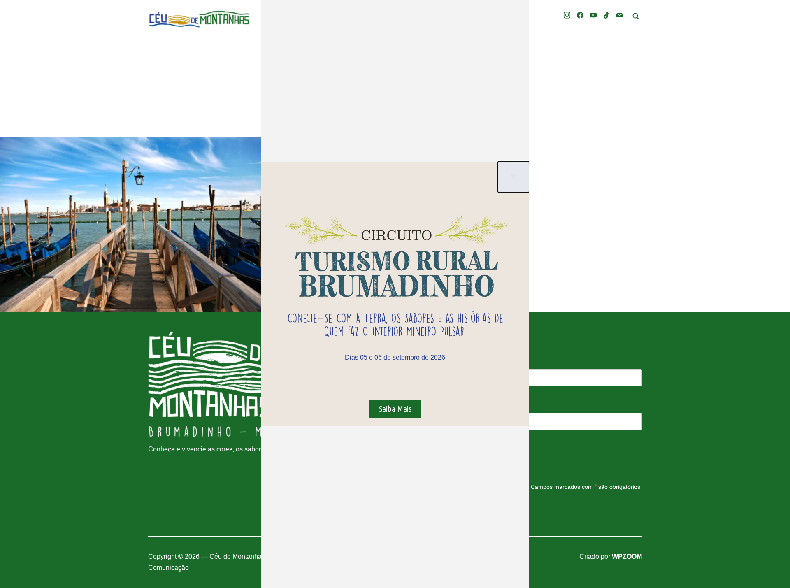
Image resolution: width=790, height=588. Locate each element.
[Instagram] (567, 14)
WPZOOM (627, 556)
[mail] (620, 14)
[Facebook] (580, 14)
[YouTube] (593, 14)
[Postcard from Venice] (131, 224)
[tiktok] (606, 14)
